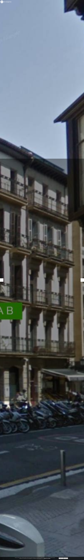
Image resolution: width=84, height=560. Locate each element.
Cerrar (65, 558)
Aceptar (61, 558)
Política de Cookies (47, 558)
